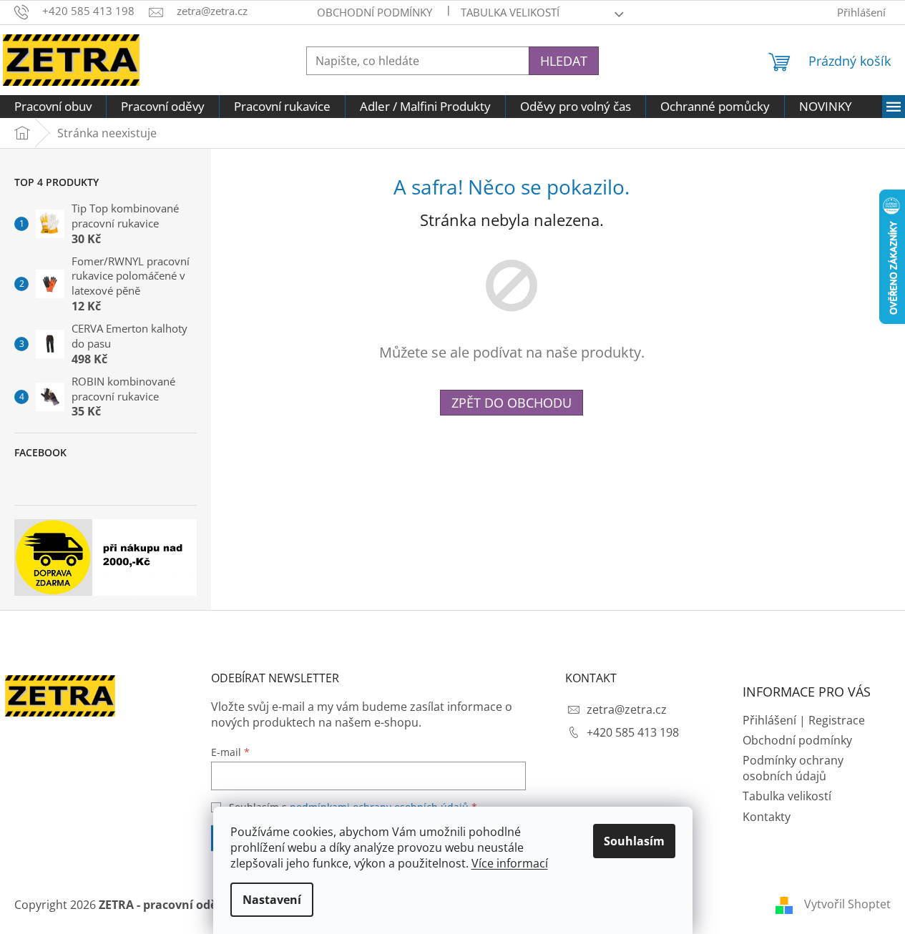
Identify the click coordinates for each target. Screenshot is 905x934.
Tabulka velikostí (510, 12)
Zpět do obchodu (511, 402)
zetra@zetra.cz (627, 709)
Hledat (563, 60)
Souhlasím (634, 841)
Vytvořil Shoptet (847, 904)
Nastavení (272, 900)
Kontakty (767, 817)
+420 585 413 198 (633, 732)
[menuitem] (53, 106)
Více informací (509, 863)
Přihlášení (769, 720)
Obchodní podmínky (374, 12)
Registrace (836, 720)
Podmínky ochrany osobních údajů (793, 768)
